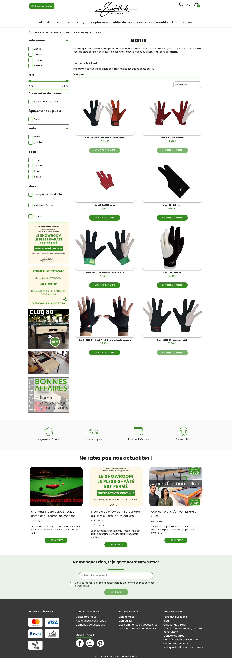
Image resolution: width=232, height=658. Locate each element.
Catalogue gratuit (43, 6)
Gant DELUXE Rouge (104, 207)
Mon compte (126, 617)
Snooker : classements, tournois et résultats (182, 630)
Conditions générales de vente (182, 639)
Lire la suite (56, 540)
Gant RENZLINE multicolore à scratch (104, 139)
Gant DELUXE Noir (172, 207)
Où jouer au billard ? (175, 624)
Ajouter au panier (104, 150)
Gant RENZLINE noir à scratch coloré (105, 274)
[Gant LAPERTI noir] (172, 247)
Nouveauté (181, 84)
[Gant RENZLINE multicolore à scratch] (105, 112)
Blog (166, 621)
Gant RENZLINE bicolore (172, 139)
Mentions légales (173, 636)
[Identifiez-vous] (188, 5)
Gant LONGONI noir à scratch (172, 342)
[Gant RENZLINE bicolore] (172, 112)
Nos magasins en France (91, 621)
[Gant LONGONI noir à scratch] (172, 315)
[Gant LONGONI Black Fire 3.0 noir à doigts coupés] (105, 315)
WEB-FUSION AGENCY (127, 656)
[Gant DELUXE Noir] (172, 180)
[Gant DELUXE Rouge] (105, 180)
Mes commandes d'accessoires (137, 624)
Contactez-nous (86, 617)
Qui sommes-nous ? (175, 643)
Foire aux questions (175, 617)
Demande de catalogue (90, 624)
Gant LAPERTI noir (172, 274)
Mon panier (125, 621)
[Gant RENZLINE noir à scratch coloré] (105, 247)
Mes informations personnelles (137, 628)
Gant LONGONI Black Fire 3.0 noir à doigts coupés (105, 342)
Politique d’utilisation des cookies (183, 647)
